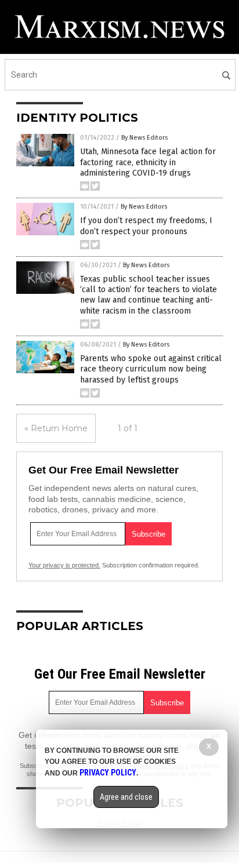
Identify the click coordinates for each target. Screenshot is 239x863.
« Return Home (56, 428)
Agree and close (126, 797)
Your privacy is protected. (64, 565)
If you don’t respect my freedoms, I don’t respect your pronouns (146, 226)
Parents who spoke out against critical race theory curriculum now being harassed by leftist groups (151, 369)
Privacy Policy (107, 772)
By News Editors (144, 137)
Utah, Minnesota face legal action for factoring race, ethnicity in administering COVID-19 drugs (148, 162)
